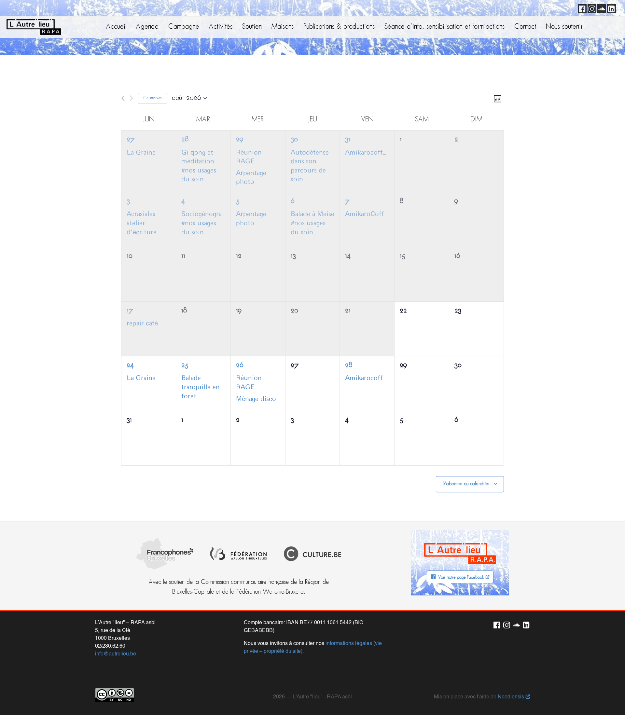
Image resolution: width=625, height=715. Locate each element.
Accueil (116, 27)
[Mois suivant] (131, 98)
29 (239, 139)
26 (239, 365)
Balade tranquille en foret (200, 387)
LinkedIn (610, 8)
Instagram (591, 8)
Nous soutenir (564, 27)
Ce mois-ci (152, 98)
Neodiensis (511, 697)
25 (184, 365)
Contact (525, 27)
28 (184, 139)
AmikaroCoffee (368, 214)
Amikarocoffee (367, 152)
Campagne (183, 27)
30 (294, 139)
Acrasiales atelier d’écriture (142, 223)
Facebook (581, 8)
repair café (142, 323)
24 (130, 365)
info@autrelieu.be (115, 654)
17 (130, 310)
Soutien (252, 27)
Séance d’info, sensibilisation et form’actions (444, 27)
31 (347, 139)
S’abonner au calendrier (466, 484)
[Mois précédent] (123, 98)
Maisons (282, 27)
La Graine (141, 152)
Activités (220, 27)
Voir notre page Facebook (461, 577)
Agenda (147, 27)
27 (131, 139)
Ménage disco (256, 399)
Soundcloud (600, 8)
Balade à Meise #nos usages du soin (312, 223)
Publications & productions (339, 27)
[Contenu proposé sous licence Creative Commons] (114, 694)
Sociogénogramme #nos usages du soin (209, 223)
